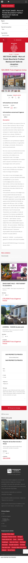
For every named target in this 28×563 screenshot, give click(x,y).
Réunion (4, 550)
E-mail (4, 375)
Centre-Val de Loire (7, 539)
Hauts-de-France (14, 542)
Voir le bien (14, 435)
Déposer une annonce (7, 5)
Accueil (10, 54)
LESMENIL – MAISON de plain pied (13, 327)
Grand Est (20, 539)
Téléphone (5, 381)
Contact (4, 526)
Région (3, 21)
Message (5, 388)
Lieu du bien (11, 257)
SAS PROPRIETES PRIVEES (8, 557)
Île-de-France (11, 550)
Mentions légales (6, 516)
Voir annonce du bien (14, 277)
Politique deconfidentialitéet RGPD (5, 520)
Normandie (4, 544)
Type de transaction (6, 27)
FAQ (3, 523)
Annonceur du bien (6, 259)
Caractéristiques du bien (15, 256)
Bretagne (16, 54)
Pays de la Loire (6, 547)
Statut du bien (18, 257)
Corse (14, 539)
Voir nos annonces (14, 364)
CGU (3, 513)
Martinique (22, 542)
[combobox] (14, 23)
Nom (4, 368)
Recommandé (4, 256)
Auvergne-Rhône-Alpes (8, 534)
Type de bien (4, 33)
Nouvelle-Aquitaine (13, 544)
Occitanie (22, 544)
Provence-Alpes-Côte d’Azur (19, 547)
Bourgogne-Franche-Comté (9, 536)
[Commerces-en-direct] (14, 1)
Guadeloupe (5, 542)
